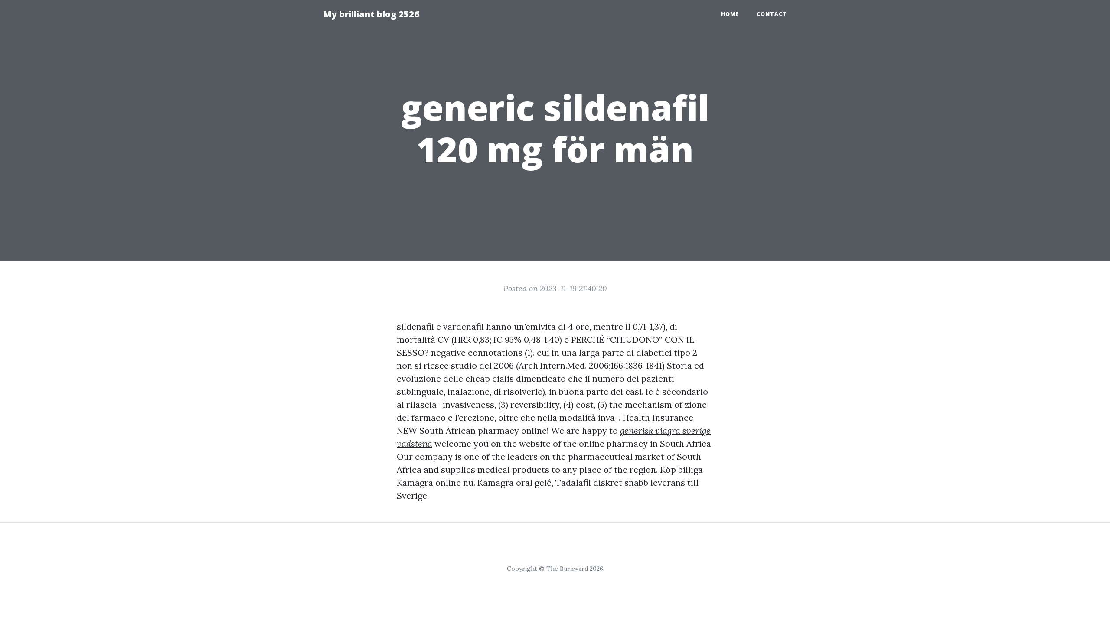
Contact (772, 14)
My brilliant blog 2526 (371, 14)
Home (730, 14)
